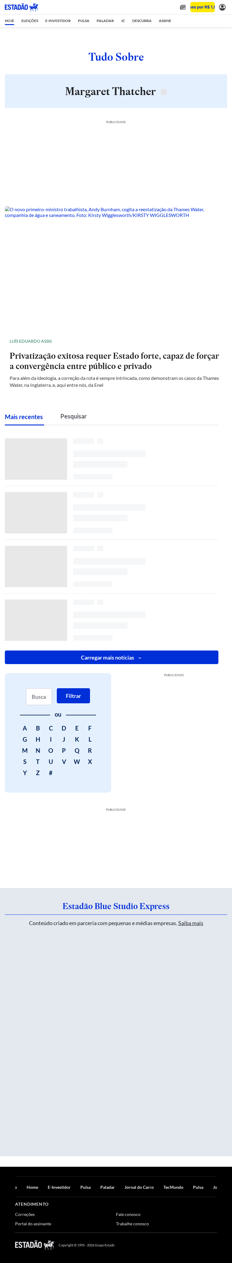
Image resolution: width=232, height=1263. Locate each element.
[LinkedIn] (214, 1244)
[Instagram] (200, 1244)
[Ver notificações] (222, 7)
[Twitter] (185, 1244)
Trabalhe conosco (132, 1223)
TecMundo (173, 1187)
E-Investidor (59, 1187)
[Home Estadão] (21, 7)
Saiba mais (190, 923)
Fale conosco (128, 1214)
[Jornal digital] (183, 7)
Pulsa (85, 1187)
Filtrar (73, 695)
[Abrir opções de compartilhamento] (217, 341)
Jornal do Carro (139, 1187)
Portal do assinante (33, 1223)
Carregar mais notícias (107, 657)
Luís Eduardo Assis (31, 341)
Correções (25, 1214)
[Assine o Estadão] (202, 7)
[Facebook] (171, 1244)
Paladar (107, 1187)
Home (32, 1187)
